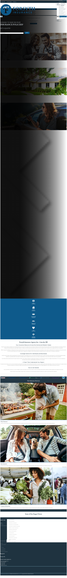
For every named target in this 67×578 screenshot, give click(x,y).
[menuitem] (62, 6)
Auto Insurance (61, 6)
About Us (58, 4)
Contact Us (2, 547)
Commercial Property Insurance (14, 526)
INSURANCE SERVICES (60, 5)
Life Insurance (11, 532)
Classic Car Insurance (62, 9)
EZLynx (19, 573)
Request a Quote (63, 16)
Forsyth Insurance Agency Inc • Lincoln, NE (33, 342)
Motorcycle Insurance (13, 534)
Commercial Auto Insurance (13, 524)
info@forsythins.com (4, 565)
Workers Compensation (13, 529)
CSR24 (60, 17)
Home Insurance (61, 7)
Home (58, 3)
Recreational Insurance (62, 14)
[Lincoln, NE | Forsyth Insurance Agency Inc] (17, 15)
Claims (58, 19)
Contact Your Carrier (62, 18)
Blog (58, 20)
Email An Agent (9, 1)
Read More (64, 424)
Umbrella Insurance (62, 15)
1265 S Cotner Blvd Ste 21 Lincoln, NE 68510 (4, 561)
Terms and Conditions (4, 551)
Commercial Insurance (62, 8)
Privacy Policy (2, 550)
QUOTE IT (27, 32)
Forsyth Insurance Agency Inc (5, 573)
